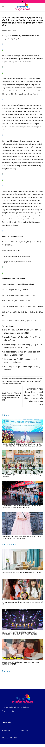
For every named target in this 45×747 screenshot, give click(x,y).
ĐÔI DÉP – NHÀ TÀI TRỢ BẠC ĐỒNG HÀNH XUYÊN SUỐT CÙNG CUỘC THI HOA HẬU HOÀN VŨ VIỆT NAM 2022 (21, 633)
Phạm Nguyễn (6, 30)
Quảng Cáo (24, 730)
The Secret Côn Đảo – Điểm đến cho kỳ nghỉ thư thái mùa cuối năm (22, 573)
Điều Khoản (6, 730)
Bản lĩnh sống (31, 378)
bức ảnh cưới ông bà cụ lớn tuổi (18, 381)
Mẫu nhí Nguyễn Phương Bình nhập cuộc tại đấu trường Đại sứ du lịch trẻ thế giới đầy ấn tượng (22, 537)
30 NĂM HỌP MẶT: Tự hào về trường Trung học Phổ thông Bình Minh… (22, 476)
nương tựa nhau (15, 383)
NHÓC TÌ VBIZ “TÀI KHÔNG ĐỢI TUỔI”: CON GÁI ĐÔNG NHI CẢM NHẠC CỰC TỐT (22, 663)
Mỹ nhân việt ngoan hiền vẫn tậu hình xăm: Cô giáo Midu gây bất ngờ (22, 603)
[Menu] (3, 7)
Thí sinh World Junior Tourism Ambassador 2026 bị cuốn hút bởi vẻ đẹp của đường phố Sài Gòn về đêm (22, 506)
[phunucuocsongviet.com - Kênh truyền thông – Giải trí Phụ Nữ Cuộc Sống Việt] (22, 7)
